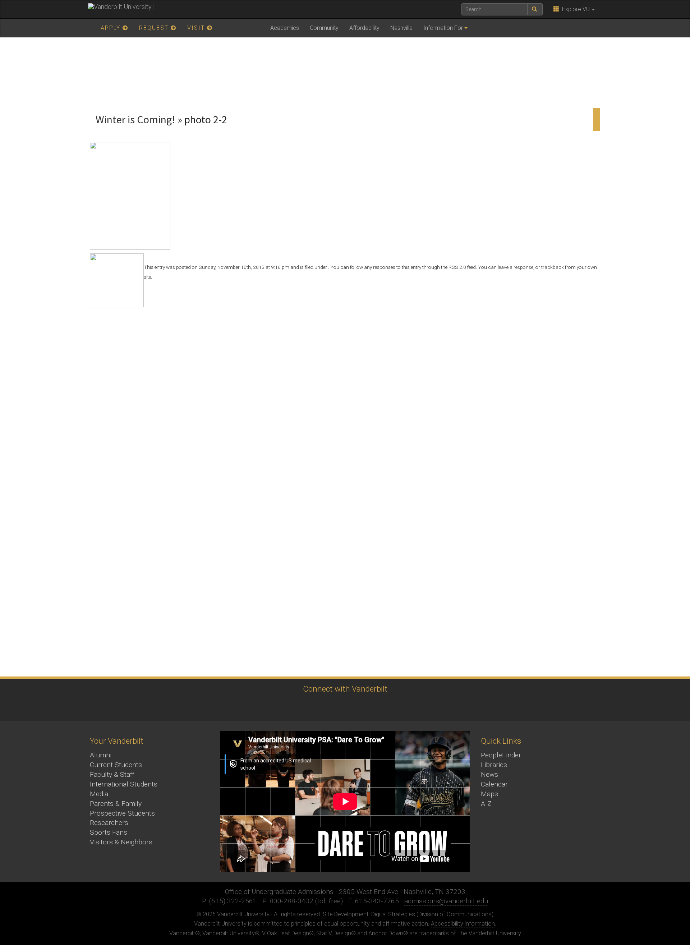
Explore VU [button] (575, 9)
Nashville (401, 27)
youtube (343, 706)
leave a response (515, 267)
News (489, 774)
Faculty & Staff (112, 774)
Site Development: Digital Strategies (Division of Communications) (408, 914)
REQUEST (155, 27)
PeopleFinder (501, 755)
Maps (489, 794)
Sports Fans (108, 832)
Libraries (494, 765)
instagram (324, 706)
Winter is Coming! (135, 119)
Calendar (494, 784)
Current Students (116, 765)
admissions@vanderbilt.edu (446, 901)
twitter (284, 706)
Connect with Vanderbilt (345, 688)
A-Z (486, 803)
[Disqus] (345, 397)
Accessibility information (463, 923)
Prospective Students (122, 813)
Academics (284, 27)
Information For (443, 27)
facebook (304, 706)
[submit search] (535, 9)
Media (99, 794)
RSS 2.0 (457, 267)
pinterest (383, 706)
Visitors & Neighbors (121, 842)
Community (324, 27)
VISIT (197, 27)
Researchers (109, 822)
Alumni (100, 755)
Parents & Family (116, 803)
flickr (363, 706)
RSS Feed (403, 706)
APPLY (112, 27)
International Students (123, 784)
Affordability (364, 27)
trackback (552, 267)
